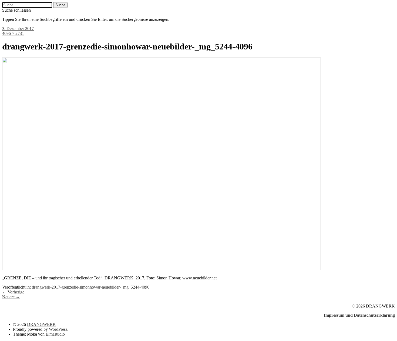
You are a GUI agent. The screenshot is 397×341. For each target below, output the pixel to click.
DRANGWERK (41, 324)
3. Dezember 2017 (18, 28)
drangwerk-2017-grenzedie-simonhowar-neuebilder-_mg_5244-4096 (90, 287)
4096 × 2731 (13, 33)
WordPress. (58, 329)
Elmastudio (55, 334)
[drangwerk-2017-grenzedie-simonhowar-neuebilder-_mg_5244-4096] (161, 268)
